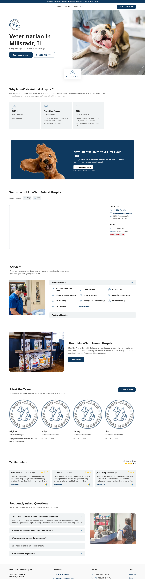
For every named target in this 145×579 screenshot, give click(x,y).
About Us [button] (77, 7)
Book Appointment (126, 7)
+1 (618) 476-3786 (62, 574)
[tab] (27, 313)
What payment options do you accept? (29, 538)
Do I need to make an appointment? (28, 546)
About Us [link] (132, 574)
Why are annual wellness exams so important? (32, 530)
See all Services (84, 306)
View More (76, 359)
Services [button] (67, 7)
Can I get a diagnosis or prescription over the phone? (35, 516)
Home (59, 7)
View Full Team (127, 390)
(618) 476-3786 (45, 55)
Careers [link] (132, 578)
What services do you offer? (24, 553)
